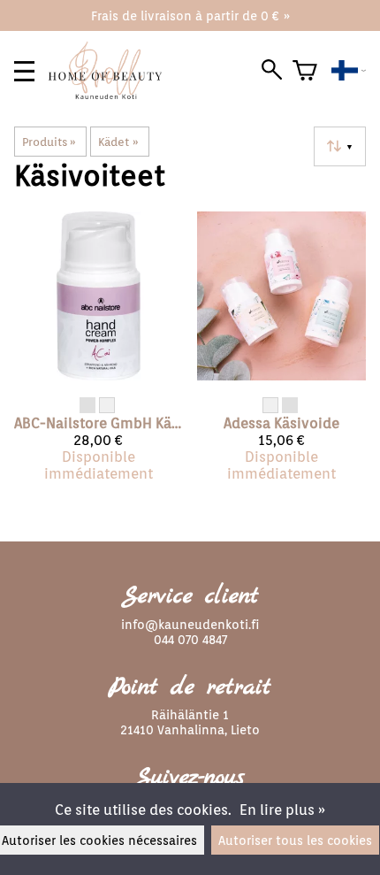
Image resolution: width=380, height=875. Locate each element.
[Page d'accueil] (112, 94)
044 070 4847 (190, 639)
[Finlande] (348, 71)
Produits (49, 141)
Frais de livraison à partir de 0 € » (190, 15)
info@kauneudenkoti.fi (190, 624)
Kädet (118, 141)
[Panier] (305, 71)
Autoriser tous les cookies (295, 840)
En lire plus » (282, 810)
